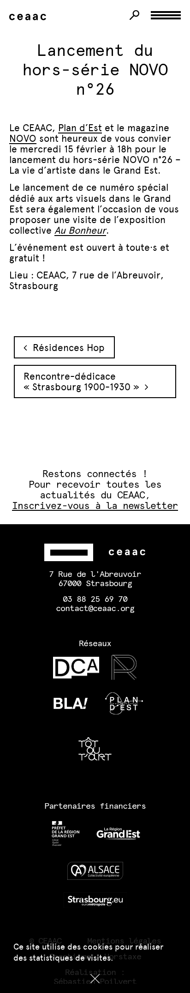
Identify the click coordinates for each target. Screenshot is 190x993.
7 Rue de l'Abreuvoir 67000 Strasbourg (95, 579)
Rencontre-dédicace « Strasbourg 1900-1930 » (84, 381)
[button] (95, 979)
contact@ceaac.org (95, 609)
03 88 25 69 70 (95, 599)
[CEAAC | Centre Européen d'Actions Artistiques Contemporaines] (29, 17)
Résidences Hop (66, 347)
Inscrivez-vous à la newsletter (95, 506)
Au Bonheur (80, 230)
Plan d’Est (80, 127)
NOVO (22, 138)
